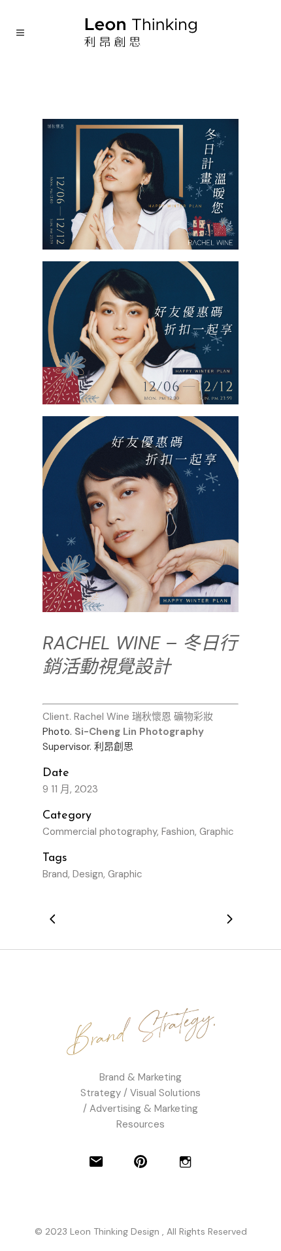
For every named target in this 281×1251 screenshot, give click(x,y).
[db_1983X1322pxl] (140, 184)
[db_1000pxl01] (140, 514)
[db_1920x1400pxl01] (140, 332)
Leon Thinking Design (116, 1231)
